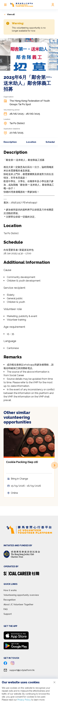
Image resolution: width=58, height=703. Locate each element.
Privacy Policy (24, 700)
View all (11, 14)
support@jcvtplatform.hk (22, 670)
